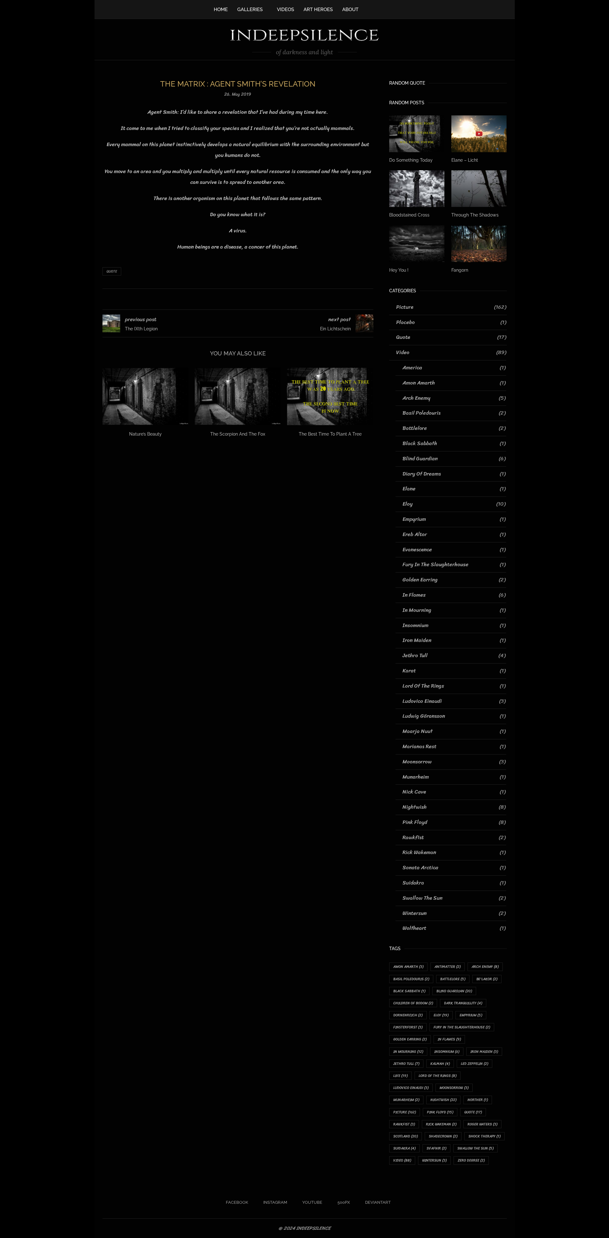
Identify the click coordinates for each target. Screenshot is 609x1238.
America (454, 368)
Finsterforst (407, 1027)
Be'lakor (486, 979)
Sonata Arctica (454, 868)
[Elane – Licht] (479, 133)
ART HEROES (318, 9)
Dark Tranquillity (463, 1003)
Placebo (451, 322)
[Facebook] (370, 8)
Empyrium (454, 519)
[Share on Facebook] (229, 299)
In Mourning (454, 610)
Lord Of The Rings (454, 686)
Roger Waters (482, 1124)
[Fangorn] (479, 243)
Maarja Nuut (454, 731)
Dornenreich (407, 1015)
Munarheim (454, 777)
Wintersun (454, 913)
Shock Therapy (484, 1136)
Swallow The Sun (454, 898)
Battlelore (454, 428)
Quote (112, 272)
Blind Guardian (454, 459)
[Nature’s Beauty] (145, 396)
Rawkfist (454, 837)
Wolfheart (454, 928)
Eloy (454, 504)
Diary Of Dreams (454, 474)
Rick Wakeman (454, 852)
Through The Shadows (475, 214)
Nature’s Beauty (145, 434)
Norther (478, 1100)
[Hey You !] (416, 243)
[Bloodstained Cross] (416, 188)
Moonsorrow (454, 762)
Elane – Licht (464, 160)
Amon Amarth (454, 383)
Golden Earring (454, 580)
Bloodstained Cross (409, 214)
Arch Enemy (454, 398)
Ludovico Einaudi (454, 701)
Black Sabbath (454, 443)
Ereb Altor (454, 534)
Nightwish (454, 807)
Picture (451, 307)
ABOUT (350, 9)
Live (400, 1076)
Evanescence (454, 550)
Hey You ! (399, 270)
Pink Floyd (454, 822)
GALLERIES (250, 9)
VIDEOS (285, 9)
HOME (221, 9)
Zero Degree (471, 1160)
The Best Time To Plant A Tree (330, 434)
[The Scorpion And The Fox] (238, 396)
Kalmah (440, 1064)
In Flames (454, 595)
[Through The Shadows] (479, 188)
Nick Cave (454, 792)
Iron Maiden (454, 640)
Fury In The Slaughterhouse (454, 564)
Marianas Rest (454, 746)
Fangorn (459, 270)
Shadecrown (443, 1136)
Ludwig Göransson (454, 716)
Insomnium (454, 625)
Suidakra (454, 883)
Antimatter (448, 967)
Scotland (405, 1136)
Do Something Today (411, 160)
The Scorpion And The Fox (237, 434)
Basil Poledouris (454, 413)
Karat (454, 671)
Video (451, 352)
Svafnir (436, 1148)
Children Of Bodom (413, 1003)
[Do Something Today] (416, 133)
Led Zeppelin (474, 1064)
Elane (454, 489)
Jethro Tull (454, 655)
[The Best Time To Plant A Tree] (330, 396)
